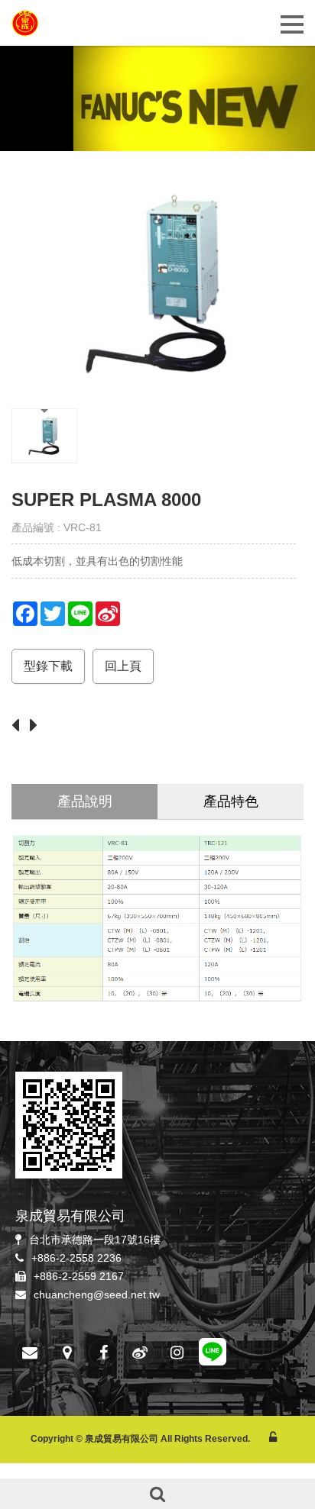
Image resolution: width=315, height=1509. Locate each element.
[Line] (212, 1354)
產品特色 (230, 801)
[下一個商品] (37, 726)
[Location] (66, 1352)
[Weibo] (139, 1352)
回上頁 (123, 665)
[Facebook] (103, 1352)
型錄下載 (48, 665)
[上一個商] (19, 726)
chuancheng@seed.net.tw (97, 1294)
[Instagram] (176, 1352)
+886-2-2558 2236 (76, 1258)
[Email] (29, 1352)
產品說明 (84, 801)
